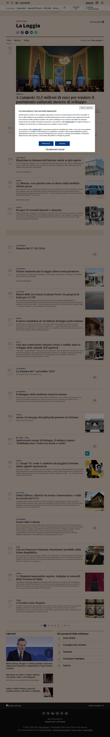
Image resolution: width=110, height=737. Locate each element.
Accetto (62, 143)
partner (88, 129)
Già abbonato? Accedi (55, 149)
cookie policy (70, 121)
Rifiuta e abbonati (86, 107)
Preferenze (46, 143)
